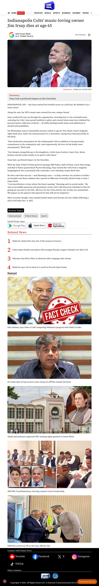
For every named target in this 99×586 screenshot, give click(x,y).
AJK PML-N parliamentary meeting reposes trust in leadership (35, 491)
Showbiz (76, 13)
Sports (56, 13)
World (48, 13)
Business (66, 13)
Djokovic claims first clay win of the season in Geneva (36, 241)
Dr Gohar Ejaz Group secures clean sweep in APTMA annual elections (39, 381)
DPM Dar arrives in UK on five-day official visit (28, 545)
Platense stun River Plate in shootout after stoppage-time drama (41, 258)
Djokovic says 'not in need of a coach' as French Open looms (39, 267)
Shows (85, 13)
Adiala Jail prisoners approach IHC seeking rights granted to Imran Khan (40, 436)
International (15, 215)
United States (31, 215)
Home (13, 13)
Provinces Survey (87, 581)
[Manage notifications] (5, 581)
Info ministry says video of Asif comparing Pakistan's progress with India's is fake (44, 327)
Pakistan (38, 13)
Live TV (29, 13)
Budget (20, 13)
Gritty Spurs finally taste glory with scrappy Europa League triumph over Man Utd (50, 249)
